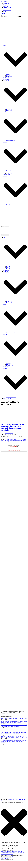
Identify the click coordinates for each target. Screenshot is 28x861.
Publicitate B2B (7, 10)
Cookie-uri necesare (14, 855)
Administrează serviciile (17, 851)
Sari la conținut (4, 1)
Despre (5, 4)
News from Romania (11, 204)
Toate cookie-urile (4, 855)
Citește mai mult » (13, 440)
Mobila (8, 75)
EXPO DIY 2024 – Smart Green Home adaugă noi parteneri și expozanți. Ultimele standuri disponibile (12, 427)
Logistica (8, 172)
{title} (2, 858)
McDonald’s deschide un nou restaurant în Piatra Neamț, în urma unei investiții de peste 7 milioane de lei (14, 725)
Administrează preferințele (6, 859)
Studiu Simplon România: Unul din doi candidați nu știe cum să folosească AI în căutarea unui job (13, 733)
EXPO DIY (9, 110)
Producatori (6, 77)
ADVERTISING (7, 7)
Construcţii (8, 170)
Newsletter (5, 8)
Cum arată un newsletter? (14, 450)
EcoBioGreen (6, 174)
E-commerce (6, 79)
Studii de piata (9, 173)
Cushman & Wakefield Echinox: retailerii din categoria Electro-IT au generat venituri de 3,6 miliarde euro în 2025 (14, 737)
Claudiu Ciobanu (9, 433)
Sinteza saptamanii (10, 140)
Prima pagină (6, 3)
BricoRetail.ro (11, 799)
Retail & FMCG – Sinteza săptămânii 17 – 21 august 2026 (14, 718)
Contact (5, 11)
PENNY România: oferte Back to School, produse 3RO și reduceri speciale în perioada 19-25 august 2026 (14, 722)
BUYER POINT (10, 109)
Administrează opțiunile (6, 851)
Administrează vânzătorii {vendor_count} (10, 852)
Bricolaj (8, 74)
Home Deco (9, 76)
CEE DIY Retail (7, 206)
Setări (21, 855)
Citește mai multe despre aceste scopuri (13, 853)
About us (5, 6)
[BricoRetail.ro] (14, 36)
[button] (14, 822)
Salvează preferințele (5, 856)
